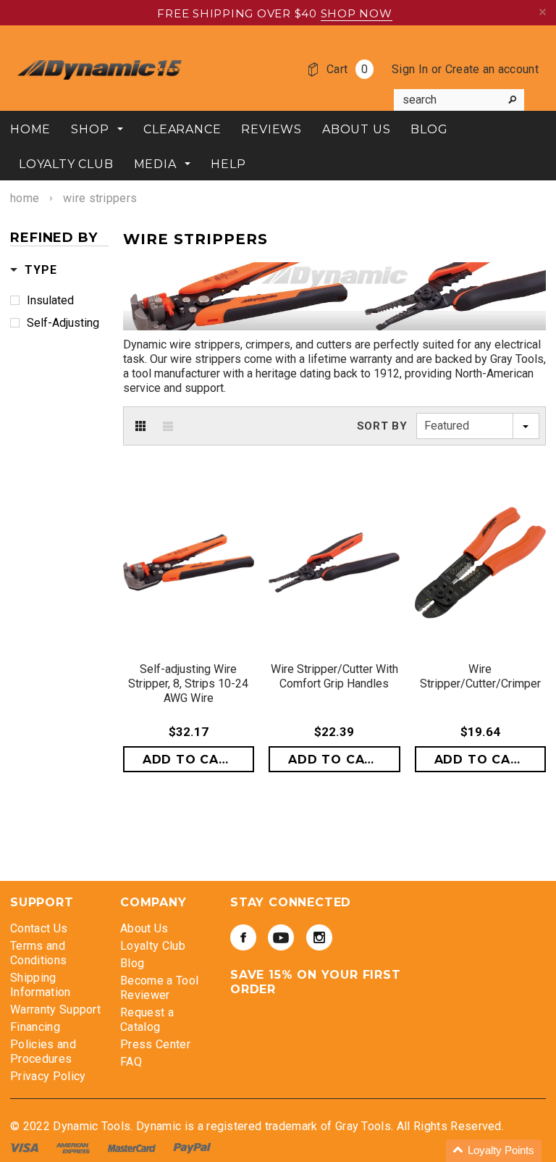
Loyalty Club (152, 946)
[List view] (168, 426)
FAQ (131, 1062)
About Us (144, 928)
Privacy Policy (47, 1076)
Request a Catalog (147, 1020)
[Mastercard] (133, 1147)
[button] (494, 1151)
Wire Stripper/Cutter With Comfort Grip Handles (334, 676)
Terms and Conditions (38, 953)
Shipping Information (40, 985)
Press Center (155, 1044)
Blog (132, 963)
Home (24, 198)
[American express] (74, 1147)
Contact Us (38, 928)
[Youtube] (281, 937)
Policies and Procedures (43, 1051)
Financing (35, 1027)
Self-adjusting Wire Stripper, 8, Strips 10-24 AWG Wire (188, 683)
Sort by (382, 425)
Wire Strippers (100, 198)
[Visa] (25, 1147)
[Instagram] (319, 937)
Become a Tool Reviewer (159, 988)
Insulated (50, 300)
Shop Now (356, 13)
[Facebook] (243, 937)
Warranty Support (55, 1009)
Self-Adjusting (63, 323)
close (542, 12)
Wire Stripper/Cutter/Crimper (480, 676)
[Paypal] (192, 1147)
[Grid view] (140, 426)
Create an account (492, 69)
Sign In (410, 69)
